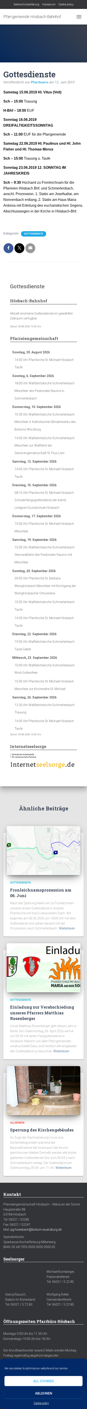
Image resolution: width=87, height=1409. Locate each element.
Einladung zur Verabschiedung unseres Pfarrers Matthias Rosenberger (42, 1012)
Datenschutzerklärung (26, 4)
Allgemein (17, 1122)
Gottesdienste (33, 234)
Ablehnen (43, 1393)
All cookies (43, 1381)
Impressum (49, 4)
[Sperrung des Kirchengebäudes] (43, 1090)
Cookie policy (41, 1403)
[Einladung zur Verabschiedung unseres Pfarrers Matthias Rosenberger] (43, 967)
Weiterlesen (67, 928)
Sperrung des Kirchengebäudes (42, 1130)
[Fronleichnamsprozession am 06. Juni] (43, 850)
